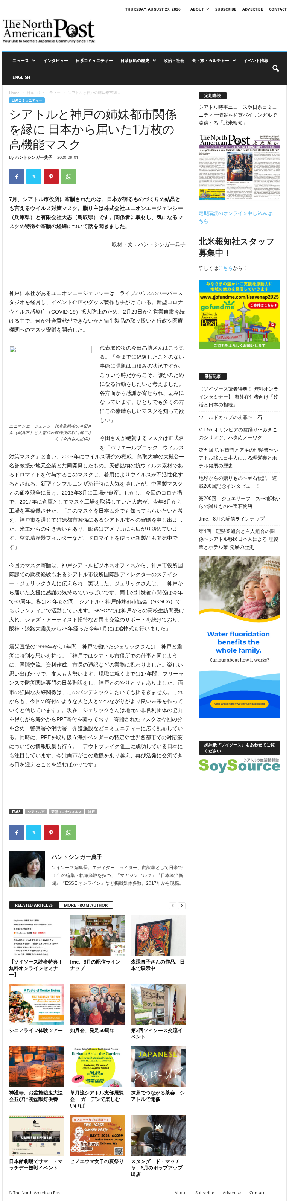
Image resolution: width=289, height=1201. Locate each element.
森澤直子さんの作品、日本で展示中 (158, 964)
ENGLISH (21, 77)
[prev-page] (172, 905)
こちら (225, 268)
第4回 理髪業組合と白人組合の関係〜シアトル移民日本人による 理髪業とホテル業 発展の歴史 (238, 539)
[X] (33, 176)
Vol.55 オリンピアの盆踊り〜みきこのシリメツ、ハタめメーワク (238, 433)
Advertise (252, 9)
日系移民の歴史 (134, 60)
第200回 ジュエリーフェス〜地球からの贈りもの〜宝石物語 (239, 502)
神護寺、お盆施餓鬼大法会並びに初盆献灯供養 (36, 1095)
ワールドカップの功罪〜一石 (230, 417)
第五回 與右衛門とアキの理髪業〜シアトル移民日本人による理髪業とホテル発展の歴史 (238, 458)
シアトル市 (36, 811)
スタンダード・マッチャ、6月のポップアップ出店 (157, 1167)
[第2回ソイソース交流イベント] (158, 1004)
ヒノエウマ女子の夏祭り (97, 1161)
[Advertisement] (191, 31)
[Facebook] (16, 176)
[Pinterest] (51, 176)
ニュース (20, 60)
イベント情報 (255, 60)
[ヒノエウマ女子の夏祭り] (97, 1135)
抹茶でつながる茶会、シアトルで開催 (158, 1095)
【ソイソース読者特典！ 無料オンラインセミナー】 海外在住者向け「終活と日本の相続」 (238, 397)
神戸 (91, 811)
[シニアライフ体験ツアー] (36, 1004)
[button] (275, 69)
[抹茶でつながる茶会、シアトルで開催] (158, 1066)
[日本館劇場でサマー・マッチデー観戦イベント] (36, 1135)
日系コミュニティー (94, 60)
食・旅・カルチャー (210, 60)
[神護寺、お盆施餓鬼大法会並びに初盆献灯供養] (36, 1066)
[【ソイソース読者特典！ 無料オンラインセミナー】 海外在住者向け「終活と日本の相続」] (36, 935)
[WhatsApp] (68, 176)
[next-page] (182, 905)
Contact (278, 9)
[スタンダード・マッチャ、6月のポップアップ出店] (158, 1135)
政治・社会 (174, 60)
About (197, 9)
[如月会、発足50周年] (97, 1004)
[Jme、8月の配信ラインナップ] (97, 935)
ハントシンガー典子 (33, 157)
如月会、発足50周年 (92, 1030)
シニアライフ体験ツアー (36, 1030)
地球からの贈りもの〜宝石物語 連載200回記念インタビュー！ (238, 482)
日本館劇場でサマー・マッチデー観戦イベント (36, 1164)
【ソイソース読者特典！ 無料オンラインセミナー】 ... (36, 968)
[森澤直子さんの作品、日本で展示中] (158, 935)
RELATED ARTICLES (34, 905)
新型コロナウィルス (66, 811)
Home (14, 92)
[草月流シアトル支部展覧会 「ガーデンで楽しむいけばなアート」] (97, 1066)
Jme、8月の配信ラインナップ (95, 964)
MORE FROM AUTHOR (86, 905)
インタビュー (55, 60)
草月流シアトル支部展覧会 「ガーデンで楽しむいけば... (97, 1099)
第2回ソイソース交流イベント (157, 1033)
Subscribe (225, 9)
